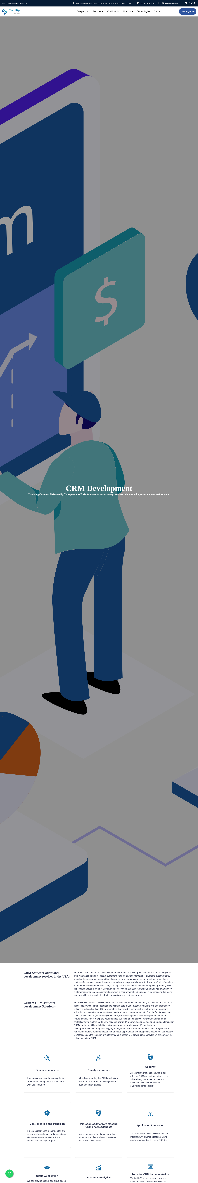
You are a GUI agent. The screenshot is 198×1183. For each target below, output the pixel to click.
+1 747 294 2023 (148, 3)
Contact (157, 11)
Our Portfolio (113, 11)
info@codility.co (171, 3)
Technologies (143, 11)
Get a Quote (187, 11)
